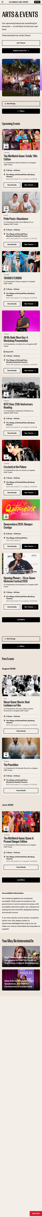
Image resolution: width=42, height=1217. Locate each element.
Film (5, 698)
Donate (37, 2)
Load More (21, 619)
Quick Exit (36, 1213)
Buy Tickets (29, 185)
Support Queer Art (20, 50)
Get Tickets (21, 43)
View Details (12, 185)
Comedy (7, 152)
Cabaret (6, 274)
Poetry (6, 215)
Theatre (6, 334)
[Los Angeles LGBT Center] (18, 2)
